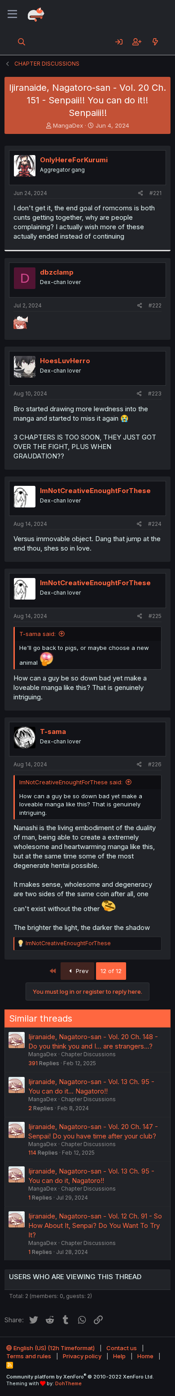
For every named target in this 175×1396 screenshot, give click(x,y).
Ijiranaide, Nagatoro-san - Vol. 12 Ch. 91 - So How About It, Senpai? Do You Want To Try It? (95, 1225)
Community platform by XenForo (80, 1377)
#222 (155, 305)
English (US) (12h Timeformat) (53, 1348)
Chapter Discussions (88, 1054)
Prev (81, 970)
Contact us (121, 1348)
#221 (155, 193)
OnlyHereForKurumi (74, 160)
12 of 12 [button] (111, 970)
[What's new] (155, 42)
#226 (155, 764)
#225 (155, 616)
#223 (155, 393)
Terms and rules (28, 1356)
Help (119, 1356)
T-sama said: (37, 633)
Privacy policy (82, 1356)
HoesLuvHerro (65, 360)
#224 (155, 523)
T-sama (53, 731)
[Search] (22, 42)
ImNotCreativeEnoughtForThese (95, 490)
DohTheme (68, 1383)
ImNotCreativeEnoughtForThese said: (70, 782)
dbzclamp (57, 272)
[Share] (140, 193)
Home (145, 1356)
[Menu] (12, 14)
